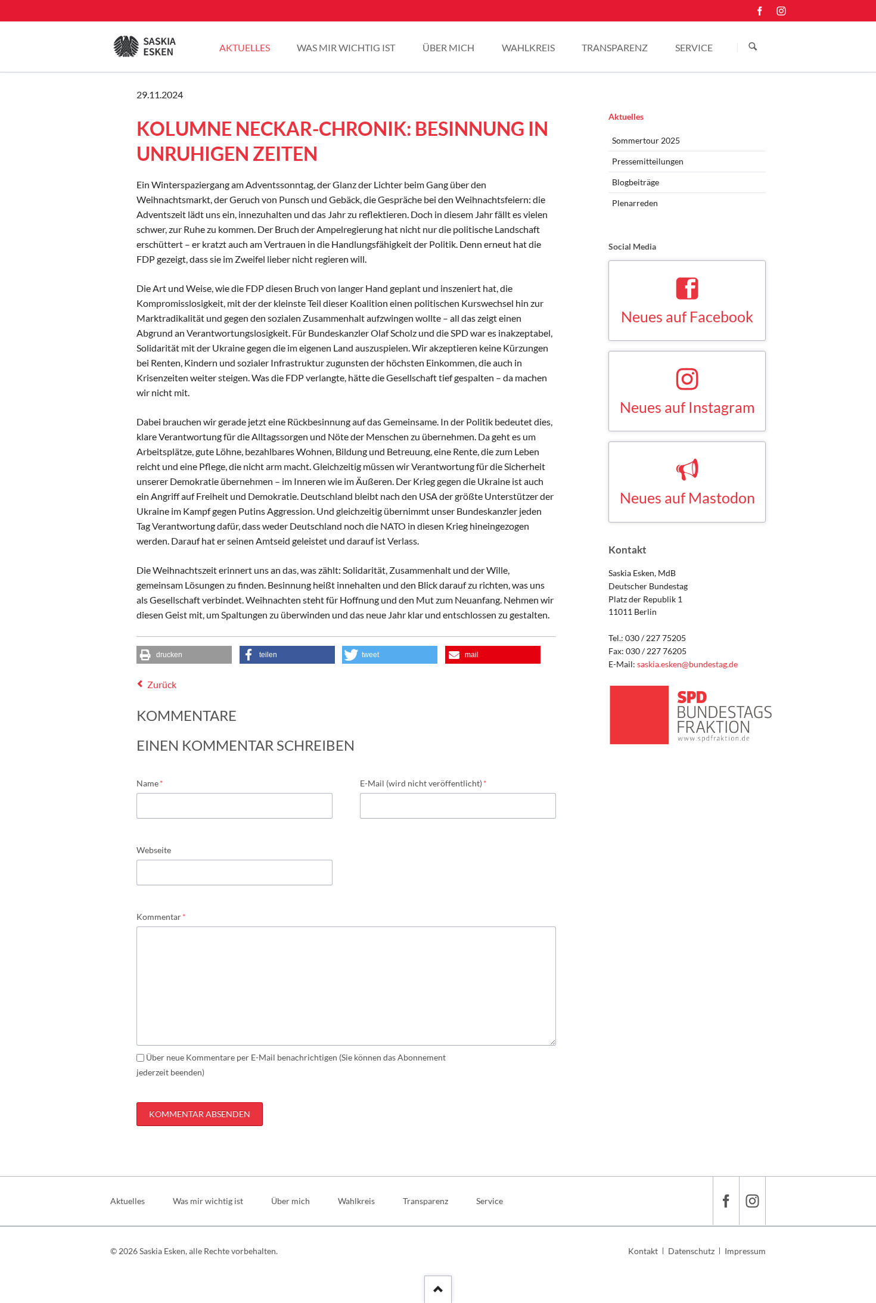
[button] (184, 655)
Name (155, 783)
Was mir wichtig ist (208, 1201)
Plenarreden (635, 203)
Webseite (153, 850)
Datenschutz (691, 1251)
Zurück (161, 684)
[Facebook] (760, 10)
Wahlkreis (356, 1201)
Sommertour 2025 (646, 140)
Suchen (753, 47)
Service (489, 1201)
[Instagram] (781, 10)
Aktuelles (626, 116)
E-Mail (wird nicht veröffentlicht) (423, 783)
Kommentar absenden (199, 1114)
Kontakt (643, 1251)
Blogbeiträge (635, 182)
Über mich (290, 1201)
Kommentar (161, 916)
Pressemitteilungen (648, 161)
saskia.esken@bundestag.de (687, 664)
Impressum (745, 1251)
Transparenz (425, 1201)
